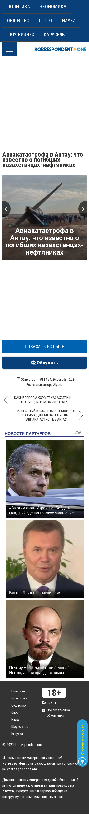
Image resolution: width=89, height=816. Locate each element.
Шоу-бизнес (20, 34)
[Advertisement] (44, 103)
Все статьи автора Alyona (45, 385)
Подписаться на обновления (58, 712)
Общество (18, 20)
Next (82, 209)
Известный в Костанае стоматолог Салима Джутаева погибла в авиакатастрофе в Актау (46, 415)
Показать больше (44, 346)
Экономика (52, 6)
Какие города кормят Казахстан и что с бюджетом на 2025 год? (42, 400)
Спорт (45, 20)
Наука (69, 20)
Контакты (49, 702)
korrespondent (60, 49)
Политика (18, 6)
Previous (6, 209)
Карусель (54, 34)
